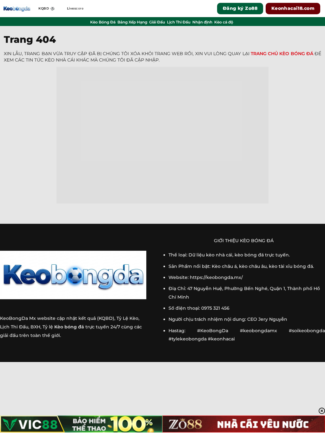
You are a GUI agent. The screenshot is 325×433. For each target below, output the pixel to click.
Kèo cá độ (223, 22)
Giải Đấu (157, 22)
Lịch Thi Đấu (178, 22)
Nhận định (202, 22)
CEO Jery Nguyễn (267, 319)
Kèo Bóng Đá (103, 22)
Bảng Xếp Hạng (132, 22)
